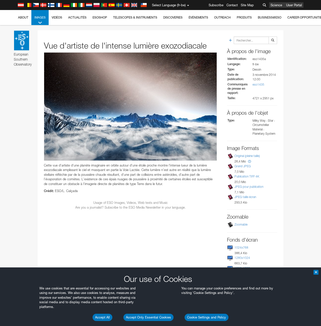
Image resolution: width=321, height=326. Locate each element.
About (23, 17)
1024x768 (241, 247)
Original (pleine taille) (247, 156)
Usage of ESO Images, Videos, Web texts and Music (130, 203)
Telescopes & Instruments (135, 17)
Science (276, 5)
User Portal (294, 5)
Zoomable (241, 224)
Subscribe (216, 5)
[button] (249, 161)
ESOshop (100, 17)
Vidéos (57, 17)
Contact (232, 5)
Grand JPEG (242, 166)
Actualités (77, 17)
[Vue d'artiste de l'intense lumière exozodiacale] (130, 106)
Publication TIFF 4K (246, 176)
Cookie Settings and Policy (206, 317)
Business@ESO (269, 17)
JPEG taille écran (245, 197)
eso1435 (258, 84)
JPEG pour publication (248, 187)
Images (40, 17)
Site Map (247, 5)
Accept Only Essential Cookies (148, 317)
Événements (198, 17)
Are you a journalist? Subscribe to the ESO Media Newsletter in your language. (130, 207)
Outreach (222, 17)
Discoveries (173, 17)
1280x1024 (242, 258)
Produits (244, 17)
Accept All (102, 317)
